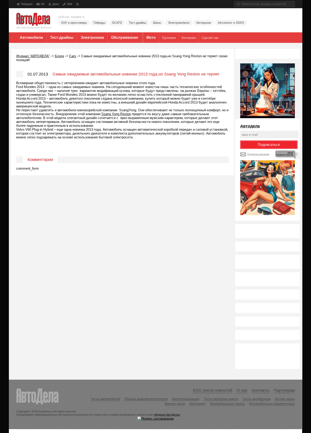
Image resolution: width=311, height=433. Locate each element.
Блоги (59, 56)
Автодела (250, 126)
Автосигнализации (185, 399)
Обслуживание (124, 37)
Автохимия (197, 403)
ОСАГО (117, 22)
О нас (242, 390)
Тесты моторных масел (221, 399)
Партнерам (284, 390)
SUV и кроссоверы (74, 22)
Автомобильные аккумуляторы (272, 403)
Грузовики (169, 37)
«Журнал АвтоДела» (166, 414)
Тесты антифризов (256, 399)
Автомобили (31, 37)
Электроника (92, 37)
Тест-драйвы (137, 22)
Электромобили (178, 22)
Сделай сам (210, 37)
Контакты (260, 390)
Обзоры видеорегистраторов (146, 399)
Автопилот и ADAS (231, 22)
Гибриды (99, 22)
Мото (151, 37)
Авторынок (203, 22)
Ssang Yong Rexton (116, 114)
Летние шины (285, 399)
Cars (72, 56)
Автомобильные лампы (227, 403)
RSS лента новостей (212, 390)
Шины (157, 22)
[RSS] (77, 4)
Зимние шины (174, 403)
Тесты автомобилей (105, 399)
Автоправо (188, 37)
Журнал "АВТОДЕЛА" (33, 56)
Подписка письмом (258, 154)
